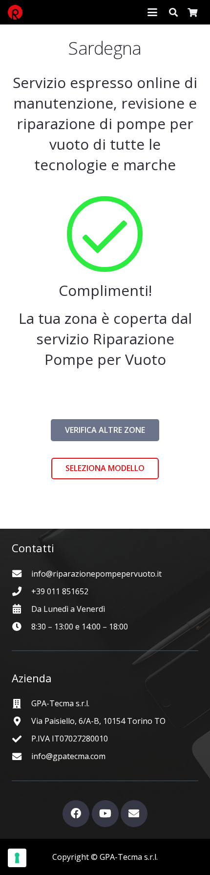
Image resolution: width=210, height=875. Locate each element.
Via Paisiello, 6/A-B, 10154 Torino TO (98, 721)
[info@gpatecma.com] (21, 756)
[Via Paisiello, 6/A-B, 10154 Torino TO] (21, 721)
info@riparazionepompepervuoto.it (96, 573)
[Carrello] (192, 12)
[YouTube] (105, 813)
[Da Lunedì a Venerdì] (21, 608)
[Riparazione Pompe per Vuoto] (15, 12)
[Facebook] (76, 813)
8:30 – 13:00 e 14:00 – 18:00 (79, 626)
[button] (152, 12)
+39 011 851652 (59, 591)
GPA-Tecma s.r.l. (60, 703)
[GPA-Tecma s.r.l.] (21, 703)
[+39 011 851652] (21, 591)
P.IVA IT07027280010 (69, 738)
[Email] (134, 813)
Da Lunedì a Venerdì (68, 609)
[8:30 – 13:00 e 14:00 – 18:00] (21, 626)
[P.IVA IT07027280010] (21, 738)
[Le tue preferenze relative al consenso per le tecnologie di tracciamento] (17, 858)
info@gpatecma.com (68, 756)
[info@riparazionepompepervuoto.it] (21, 573)
